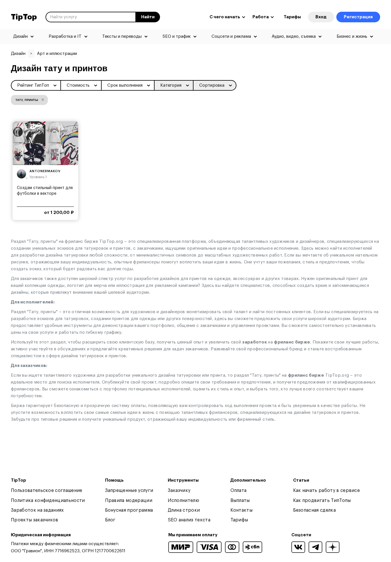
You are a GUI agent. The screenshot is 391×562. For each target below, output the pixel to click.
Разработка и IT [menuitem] (65, 36)
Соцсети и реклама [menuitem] (231, 36)
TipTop (24, 17)
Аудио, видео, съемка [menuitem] (294, 36)
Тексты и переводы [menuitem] (122, 36)
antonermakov (45, 171)
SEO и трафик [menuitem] (177, 36)
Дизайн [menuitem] (20, 36)
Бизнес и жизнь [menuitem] (352, 36)
